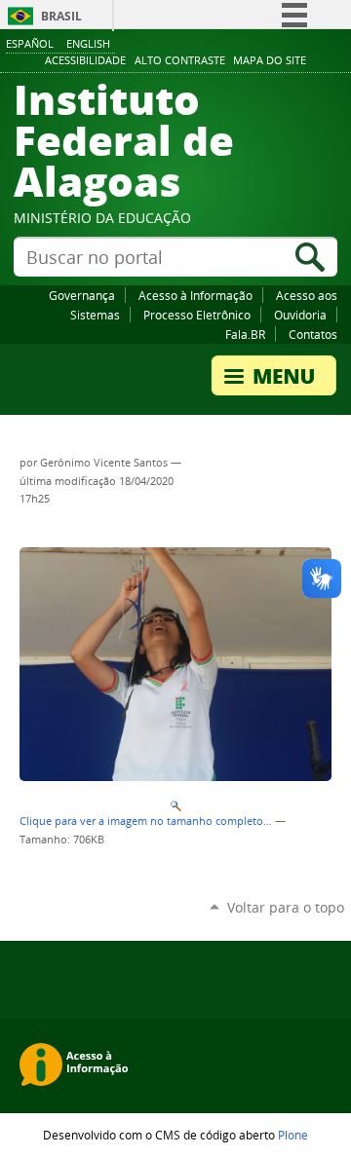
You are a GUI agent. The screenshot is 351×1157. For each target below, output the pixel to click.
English (88, 43)
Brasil (61, 16)
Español (30, 43)
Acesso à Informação (195, 295)
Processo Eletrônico (197, 314)
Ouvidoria (300, 314)
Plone (293, 1134)
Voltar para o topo (285, 907)
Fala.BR (245, 334)
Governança (82, 295)
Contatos (313, 334)
